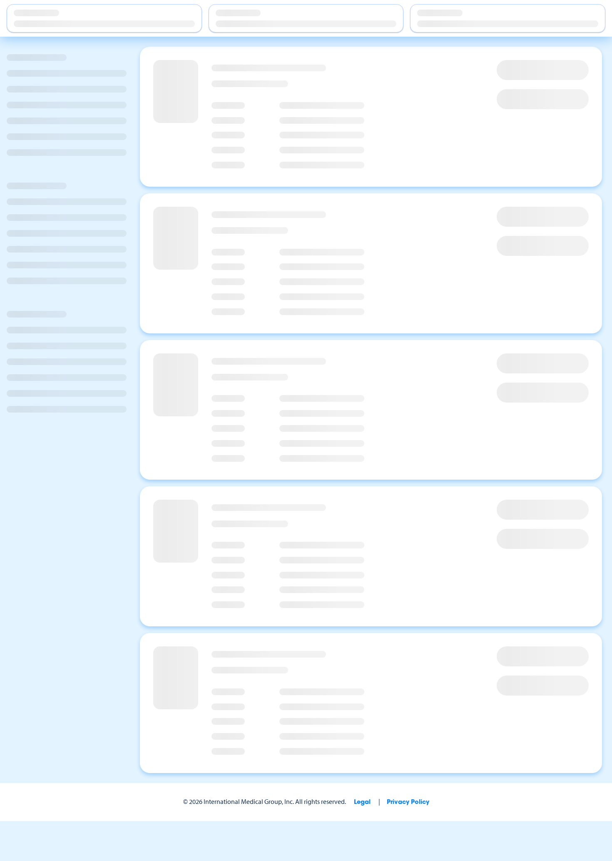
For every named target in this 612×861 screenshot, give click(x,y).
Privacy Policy (408, 802)
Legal (362, 802)
